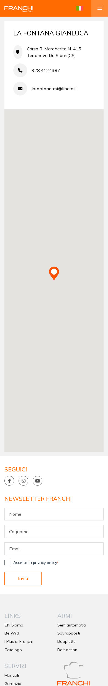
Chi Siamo (13, 625)
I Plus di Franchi (18, 641)
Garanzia (12, 683)
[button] (79, 8)
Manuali (11, 675)
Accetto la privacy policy (35, 562)
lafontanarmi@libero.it (54, 88)
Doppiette (66, 641)
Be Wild (11, 633)
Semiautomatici (71, 625)
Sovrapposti (68, 633)
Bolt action (67, 649)
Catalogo (13, 649)
